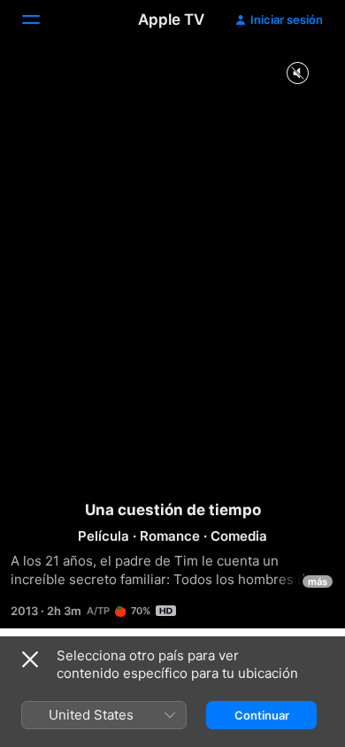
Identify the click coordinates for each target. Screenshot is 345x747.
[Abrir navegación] (41, 19)
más (317, 581)
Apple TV (171, 19)
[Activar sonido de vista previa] (297, 74)
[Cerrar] (30, 659)
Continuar (261, 715)
